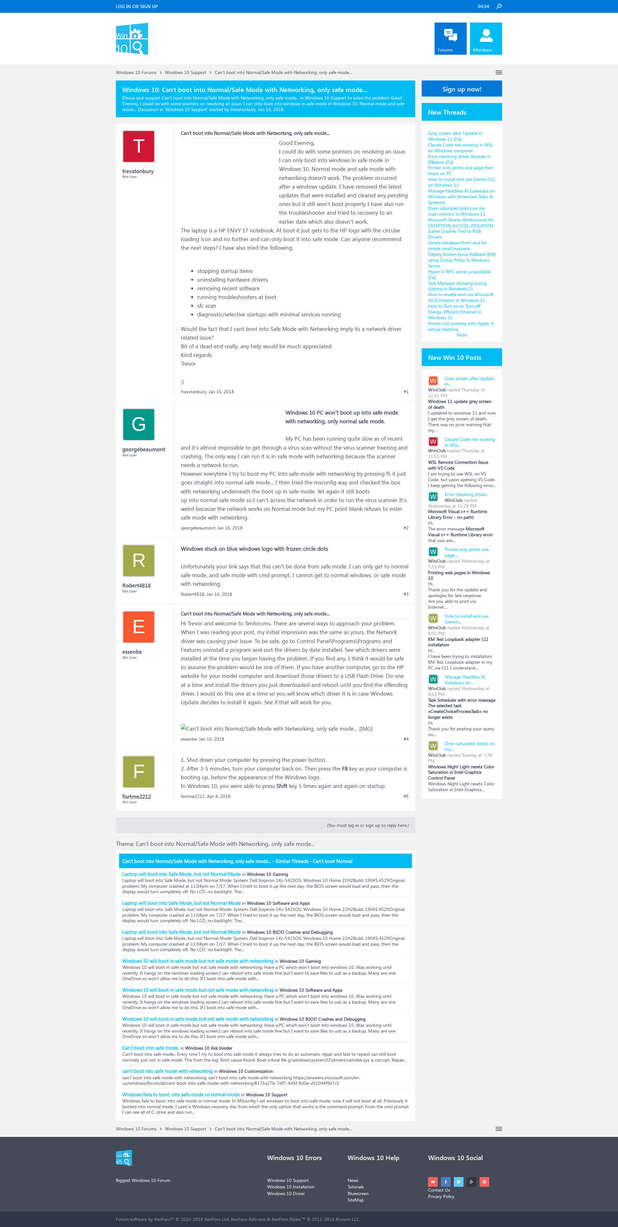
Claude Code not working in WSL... (470, 442)
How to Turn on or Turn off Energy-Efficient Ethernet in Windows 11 (455, 312)
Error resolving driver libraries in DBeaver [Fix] (459, 159)
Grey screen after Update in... (469, 381)
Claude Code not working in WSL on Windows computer (460, 148)
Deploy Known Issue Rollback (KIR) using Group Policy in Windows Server (462, 260)
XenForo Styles (286, 1219)
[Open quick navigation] (499, 72)
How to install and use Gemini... (467, 619)
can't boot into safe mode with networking (167, 1071)
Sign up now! (462, 88)
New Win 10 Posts (455, 356)
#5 (406, 796)
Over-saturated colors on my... (469, 746)
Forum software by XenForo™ (172, 1219)
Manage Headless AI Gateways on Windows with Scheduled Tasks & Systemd (461, 196)
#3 (406, 594)
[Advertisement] (229, 178)
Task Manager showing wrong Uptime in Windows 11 (457, 286)
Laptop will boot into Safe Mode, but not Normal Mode (181, 874)
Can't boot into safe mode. (150, 1047)
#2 (406, 528)
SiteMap (356, 1200)
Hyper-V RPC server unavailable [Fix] (459, 274)
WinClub (437, 390)
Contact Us (439, 1190)
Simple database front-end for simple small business (457, 245)
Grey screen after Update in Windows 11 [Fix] (455, 136)
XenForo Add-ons (248, 1219)
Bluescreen (358, 1193)
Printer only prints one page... (467, 552)
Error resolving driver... (466, 494)
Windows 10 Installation (290, 1187)
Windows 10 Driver (286, 1193)
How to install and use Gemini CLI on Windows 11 (461, 182)
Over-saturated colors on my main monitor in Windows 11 (456, 211)
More (462, 334)
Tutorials (356, 1187)
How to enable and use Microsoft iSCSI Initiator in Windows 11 (460, 297)
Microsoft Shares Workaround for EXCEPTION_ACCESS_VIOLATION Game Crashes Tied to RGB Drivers (461, 228)
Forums (445, 50)
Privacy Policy (441, 1196)
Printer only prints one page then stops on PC (460, 170)
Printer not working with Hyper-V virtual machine (461, 326)
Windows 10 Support (186, 109)
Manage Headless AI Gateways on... (465, 680)
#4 (406, 739)
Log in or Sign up (137, 6)
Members (482, 50)
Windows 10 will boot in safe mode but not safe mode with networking (198, 961)
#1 (406, 392)
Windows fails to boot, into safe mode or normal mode (181, 1094)
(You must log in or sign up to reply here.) (368, 825)
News (353, 1180)
